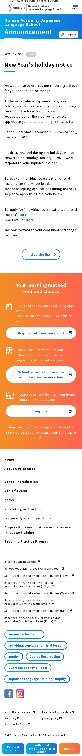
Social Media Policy (15, 724)
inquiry (69, 748)
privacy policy (50, 718)
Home (9, 459)
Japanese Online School (20, 562)
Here (22, 214)
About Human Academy (18, 712)
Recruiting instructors (23, 509)
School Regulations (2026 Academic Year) (32, 568)
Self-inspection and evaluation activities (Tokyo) (37, 575)
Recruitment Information (56, 712)
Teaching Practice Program (27, 541)
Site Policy (10, 718)
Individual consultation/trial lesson (41, 748)
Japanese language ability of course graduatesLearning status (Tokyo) (29, 584)
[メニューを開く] (75, 5)
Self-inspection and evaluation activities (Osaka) (37, 593)
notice (9, 499)
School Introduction (21, 481)
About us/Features (19, 468)
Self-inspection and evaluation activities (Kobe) (36, 611)
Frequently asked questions (27, 518)
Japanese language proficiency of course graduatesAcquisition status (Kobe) (32, 619)
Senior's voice (16, 490)
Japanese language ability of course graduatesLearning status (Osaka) (29, 601)
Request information (13, 748)
